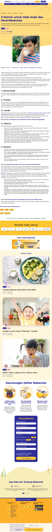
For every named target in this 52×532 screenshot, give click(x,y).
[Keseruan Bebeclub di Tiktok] (29, 506)
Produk (12, 1)
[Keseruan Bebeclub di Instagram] (22, 506)
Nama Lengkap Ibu (20, 421)
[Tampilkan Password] (34, 433)
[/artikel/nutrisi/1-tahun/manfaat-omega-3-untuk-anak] (26, 311)
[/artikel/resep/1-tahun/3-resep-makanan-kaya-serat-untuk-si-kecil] (26, 270)
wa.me (26, 67)
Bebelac (3, 173)
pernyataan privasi (22, 454)
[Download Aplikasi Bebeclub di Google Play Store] (39, 506)
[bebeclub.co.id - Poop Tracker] (26, 249)
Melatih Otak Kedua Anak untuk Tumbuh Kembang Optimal (23, 164)
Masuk (37, 1)
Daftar (43, 1)
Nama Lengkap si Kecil (21, 442)
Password (18, 430)
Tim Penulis (9, 31)
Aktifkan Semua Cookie (33, 529)
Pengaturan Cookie (34, 525)
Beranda (3, 13)
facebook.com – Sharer (35, 67)
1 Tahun (21, 13)
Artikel (9, 13)
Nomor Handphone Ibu (21, 426)
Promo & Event (24, 1)
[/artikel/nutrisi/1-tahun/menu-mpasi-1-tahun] (26, 353)
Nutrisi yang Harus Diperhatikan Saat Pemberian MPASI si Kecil (24, 199)
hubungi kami (18, 529)
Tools (21, 1)
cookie (26, 455)
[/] (7, 1)
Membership (17, 1)
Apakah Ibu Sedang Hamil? (22, 437)
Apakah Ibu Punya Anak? (22, 439)
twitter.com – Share (17, 67)
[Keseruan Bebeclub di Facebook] (26, 506)
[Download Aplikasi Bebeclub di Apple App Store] (39, 509)
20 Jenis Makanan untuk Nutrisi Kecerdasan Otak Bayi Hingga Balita (26, 119)
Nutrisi (15, 13)
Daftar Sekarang (26, 458)
